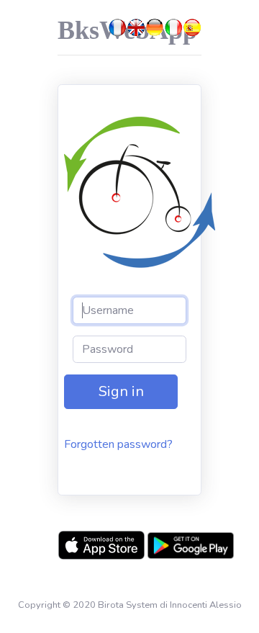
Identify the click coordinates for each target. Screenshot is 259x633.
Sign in (121, 391)
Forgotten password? (118, 444)
